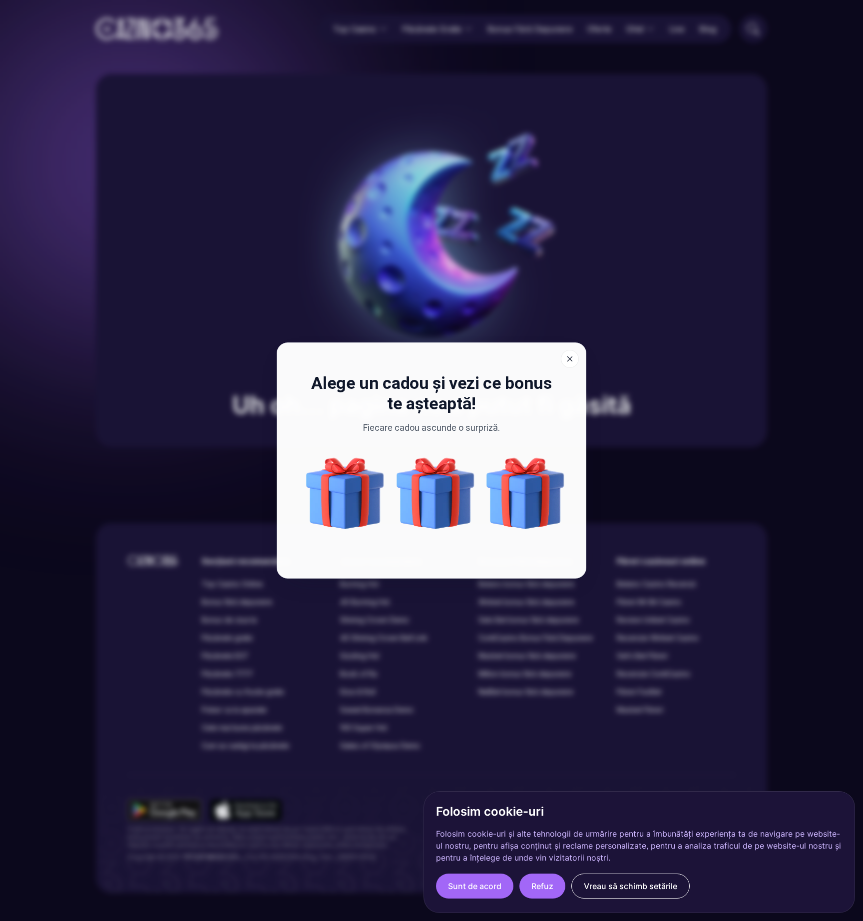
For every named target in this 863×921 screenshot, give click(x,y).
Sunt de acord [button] (474, 886)
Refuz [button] (542, 886)
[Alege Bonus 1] (525, 493)
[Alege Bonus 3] (435, 493)
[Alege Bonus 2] (345, 493)
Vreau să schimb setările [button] (630, 886)
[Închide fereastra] (570, 359)
